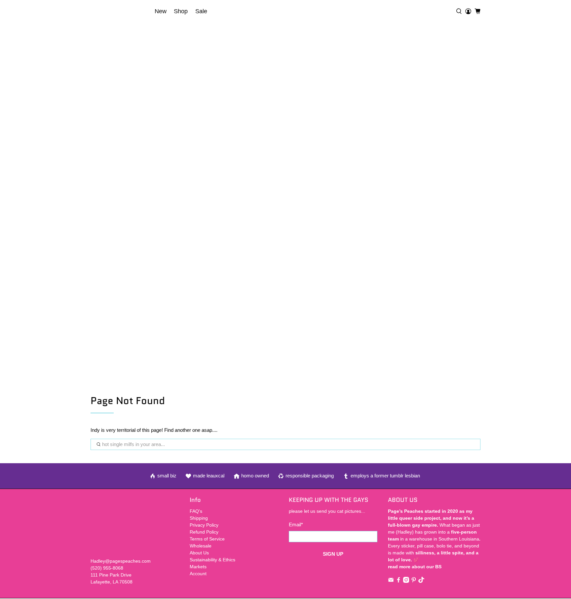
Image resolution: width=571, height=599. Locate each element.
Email (296, 524)
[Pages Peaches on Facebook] (398, 581)
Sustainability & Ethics (212, 559)
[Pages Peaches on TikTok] (421, 581)
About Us (199, 552)
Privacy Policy (204, 525)
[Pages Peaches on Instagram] (406, 581)
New (161, 11)
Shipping (199, 518)
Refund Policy (204, 532)
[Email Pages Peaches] (391, 581)
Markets (198, 566)
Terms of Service (207, 539)
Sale (201, 11)
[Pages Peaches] (120, 11)
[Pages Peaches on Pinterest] (414, 581)
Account (198, 573)
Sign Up (333, 554)
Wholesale (200, 545)
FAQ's (196, 511)
